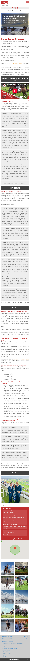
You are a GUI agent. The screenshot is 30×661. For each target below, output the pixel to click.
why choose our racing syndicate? (12, 515)
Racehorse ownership (7, 636)
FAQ (4, 646)
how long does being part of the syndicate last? (14, 520)
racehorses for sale (17, 63)
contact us (6, 535)
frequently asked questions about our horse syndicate (14, 527)
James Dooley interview (9, 640)
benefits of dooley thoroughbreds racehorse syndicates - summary (14, 531)
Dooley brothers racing (7, 638)
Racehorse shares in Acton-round (10, 648)
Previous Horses (7, 653)
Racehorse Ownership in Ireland (21, 359)
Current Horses (6, 651)
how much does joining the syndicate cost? (14, 517)
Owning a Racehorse (8, 645)
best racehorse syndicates (10, 524)
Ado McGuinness (7, 656)
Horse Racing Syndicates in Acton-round (13, 643)
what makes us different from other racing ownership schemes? (14, 511)
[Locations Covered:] (1, 2)
